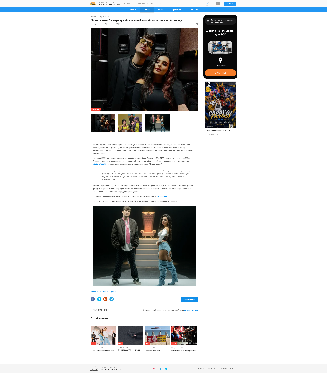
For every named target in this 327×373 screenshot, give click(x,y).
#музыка (95, 292)
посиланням (162, 196)
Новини (94, 17)
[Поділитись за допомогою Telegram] (111, 299)
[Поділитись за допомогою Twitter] (99, 299)
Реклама (211, 369)
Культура (103, 17)
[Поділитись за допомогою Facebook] (93, 299)
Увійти (230, 3)
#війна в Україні (108, 292)
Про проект (199, 369)
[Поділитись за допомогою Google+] (105, 299)
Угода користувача (227, 369)
